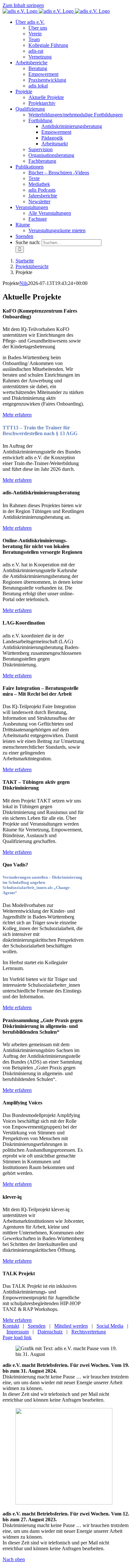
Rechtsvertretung (88, 1331)
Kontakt (11, 1326)
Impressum (17, 1331)
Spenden (37, 1326)
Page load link (17, 1337)
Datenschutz (50, 1331)
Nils (23, 283)
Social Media (110, 1326)
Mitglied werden (71, 1326)
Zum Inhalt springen (23, 5)
